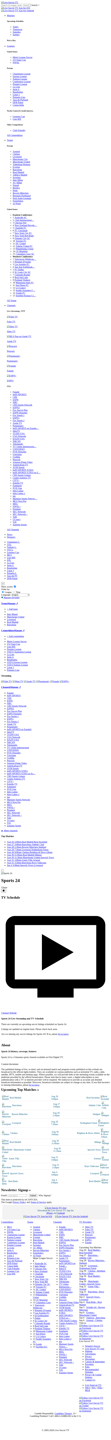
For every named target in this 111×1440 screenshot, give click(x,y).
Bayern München (21, 193)
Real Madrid (18, 172)
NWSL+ (17, 506)
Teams (10, 140)
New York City (42, 1279)
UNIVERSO (19, 449)
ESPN (15, 399)
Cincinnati (39, 1276)
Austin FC (20, 293)
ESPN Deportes (20, 413)
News (9, 534)
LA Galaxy (21, 288)
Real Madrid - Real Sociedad (90, 1251)
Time (17, 592)
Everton (16, 167)
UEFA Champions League (19, 652)
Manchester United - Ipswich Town (89, 1282)
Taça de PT (12, 576)
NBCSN (17, 441)
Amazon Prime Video (23, 462)
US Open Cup (19, 60)
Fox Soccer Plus (20, 410)
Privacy (88, 1356)
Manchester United (21, 162)
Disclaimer (90, 1359)
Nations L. (12, 547)
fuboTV (16, 431)
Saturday (17, 32)
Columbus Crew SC (25, 254)
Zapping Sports (20, 524)
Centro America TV (22, 478)
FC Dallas (19, 269)
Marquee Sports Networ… (25, 498)
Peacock (16, 459)
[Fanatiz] (54, 681)
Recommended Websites (92, 1370)
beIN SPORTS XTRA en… (66, 1316)
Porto (15, 190)
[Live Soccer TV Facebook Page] (92, 1328)
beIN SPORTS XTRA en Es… (21, 773)
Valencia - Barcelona (95, 1318)
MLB (87, 1390)
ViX (15, 522)
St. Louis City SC (23, 272)
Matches (11, 15)
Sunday (16, 34)
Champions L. (13, 542)
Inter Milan (18, 180)
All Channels (13, 529)
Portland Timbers (22, 280)
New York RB (41, 1282)
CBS (15, 397)
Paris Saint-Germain (22, 198)
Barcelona (17, 169)
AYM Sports (18, 467)
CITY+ (16, 480)
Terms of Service (38, 1202)
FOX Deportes (19, 452)
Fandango (17, 485)
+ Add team (12, 609)
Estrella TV (18, 483)
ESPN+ (16, 418)
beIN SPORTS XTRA (23, 470)
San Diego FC (22, 285)
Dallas (37, 1318)
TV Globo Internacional (18, 747)
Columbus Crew (43, 1302)
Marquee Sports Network (18, 799)
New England (41, 1271)
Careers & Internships (95, 1361)
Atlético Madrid (20, 175)
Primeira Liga (19, 97)
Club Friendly (19, 130)
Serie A (16, 89)
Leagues (11, 46)
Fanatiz (16, 392)
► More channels (9, 830)
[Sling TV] (18, 681)
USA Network (19, 436)
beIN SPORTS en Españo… (26, 428)
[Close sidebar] (2, 870)
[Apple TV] (30, 681)
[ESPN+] (64, 681)
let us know (63, 1034)
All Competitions (15, 135)
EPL (9, 560)
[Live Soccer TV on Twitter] (92, 1333)
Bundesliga (18, 92)
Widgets (88, 1351)
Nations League (20, 79)
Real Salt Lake (21, 277)
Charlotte (39, 1274)
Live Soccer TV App (94, 1348)
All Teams (11, 300)
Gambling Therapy (63, 1413)
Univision (17, 454)
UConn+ (17, 519)
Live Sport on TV (93, 1385)
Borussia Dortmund (22, 195)
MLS (9, 555)
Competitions (7, 630)
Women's (11, 537)
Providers (89, 1364)
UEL (9, 544)
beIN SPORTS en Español (19, 729)
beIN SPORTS (19, 394)
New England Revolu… (26, 225)
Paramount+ (18, 426)
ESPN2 (16, 407)
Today (15, 27)
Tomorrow (17, 29)
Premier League (20, 84)
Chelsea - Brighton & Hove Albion (92, 1272)
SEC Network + (20, 514)
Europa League (20, 76)
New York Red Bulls (24, 236)
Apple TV (17, 423)
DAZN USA (19, 439)
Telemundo (18, 444)
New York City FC (23, 233)
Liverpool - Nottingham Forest (88, 1267)
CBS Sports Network (22, 405)
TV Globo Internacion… (65, 1285)
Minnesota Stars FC (25, 282)
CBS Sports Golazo (22, 475)
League (8, 592)
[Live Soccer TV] (9, 2)
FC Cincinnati (21, 230)
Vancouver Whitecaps (39, 1306)
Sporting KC (42, 1347)
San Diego (40, 1334)
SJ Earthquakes (42, 1315)
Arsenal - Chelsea (94, 1320)
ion (14, 496)
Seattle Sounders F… (25, 290)
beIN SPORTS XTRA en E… (26, 472)
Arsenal (16, 151)
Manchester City (20, 159)
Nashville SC (21, 217)
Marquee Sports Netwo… (66, 1345)
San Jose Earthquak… (25, 267)
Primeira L (12, 573)
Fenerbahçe (18, 201)
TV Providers (85, 1222)
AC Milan (17, 182)
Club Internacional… (24, 220)
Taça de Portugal (20, 100)
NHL (99, 1388)
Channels (11, 305)
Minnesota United (44, 1331)
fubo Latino (18, 491)
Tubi (15, 517)
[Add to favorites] (3, 891)
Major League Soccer (22, 57)
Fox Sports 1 (18, 415)
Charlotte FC (20, 228)
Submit (33, 1195)
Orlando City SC (22, 238)
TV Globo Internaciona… (24, 446)
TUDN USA (19, 433)
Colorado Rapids (22, 275)
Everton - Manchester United (88, 1313)
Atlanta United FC (24, 246)
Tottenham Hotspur (21, 164)
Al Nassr (17, 203)
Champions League (21, 74)
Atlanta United (42, 1292)
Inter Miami (40, 1266)
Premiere (17, 509)
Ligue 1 (16, 94)
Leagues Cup (19, 116)
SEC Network (19, 511)
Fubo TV (89, 1229)
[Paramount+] (43, 681)
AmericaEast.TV (20, 465)
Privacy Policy (19, 1202)
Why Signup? (45, 1195)
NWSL (16, 62)
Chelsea (16, 154)
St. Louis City (41, 1321)
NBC (15, 402)
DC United (21, 243)
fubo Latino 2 (19, 493)
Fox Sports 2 (18, 420)
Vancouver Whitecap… (25, 259)
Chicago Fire (20, 223)
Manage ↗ (13, 603)
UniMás (16, 457)
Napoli (16, 185)
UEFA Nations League (17, 665)
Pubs (87, 1367)
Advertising (90, 1354)
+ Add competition (15, 636)
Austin (39, 1344)
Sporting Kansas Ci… (26, 295)
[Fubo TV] (6, 681)
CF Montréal (21, 251)
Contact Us (90, 1380)
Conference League (22, 81)
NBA (87, 1388)
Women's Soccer (92, 1346)
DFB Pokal (18, 102)
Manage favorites (11, 597)
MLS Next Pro (19, 501)
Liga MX (17, 119)
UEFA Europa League (17, 662)
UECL (10, 550)
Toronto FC (21, 241)
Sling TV (89, 1227)
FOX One (17, 488)
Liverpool (17, 156)
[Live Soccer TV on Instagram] (92, 1338)
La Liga (16, 87)
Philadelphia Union (24, 249)
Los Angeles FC (22, 264)
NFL (93, 1388)
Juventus (17, 177)
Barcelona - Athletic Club (89, 1256)
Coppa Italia (18, 105)
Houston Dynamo (23, 262)
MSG (15, 504)
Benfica (16, 188)
